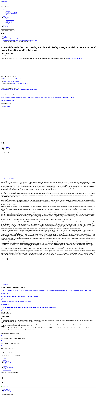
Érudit (7, 18)
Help (4, 360)
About (7, 17)
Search (2, 28)
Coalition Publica (10, 20)
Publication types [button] (7, 9)
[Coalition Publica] (5, 386)
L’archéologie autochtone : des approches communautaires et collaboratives (20, 40)
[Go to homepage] (4, 1)
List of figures (6, 106)
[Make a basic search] (14, 30)
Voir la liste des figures (8, 178)
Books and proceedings (11, 13)
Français (5, 25)
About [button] (4, 17)
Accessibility (6, 361)
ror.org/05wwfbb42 (77, 58)
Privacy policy (6, 389)
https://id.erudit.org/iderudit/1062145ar (12, 78)
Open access (9, 21)
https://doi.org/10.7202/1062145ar (11, 81)
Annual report (9, 22)
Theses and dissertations (11, 12)
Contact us (5, 363)
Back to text (6, 284)
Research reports (10, 14)
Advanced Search (7, 23)
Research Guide (7, 362)
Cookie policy (6, 390)
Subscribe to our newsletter (8, 354)
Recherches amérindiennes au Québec (11, 38)
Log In (4, 16)
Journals (8, 11)
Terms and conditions (8, 391)
